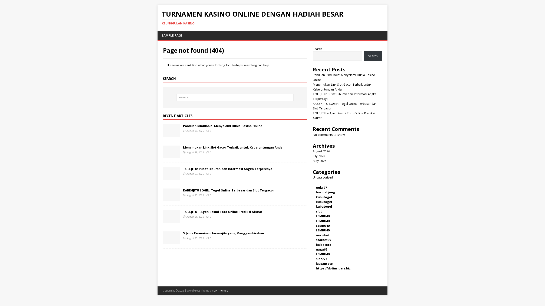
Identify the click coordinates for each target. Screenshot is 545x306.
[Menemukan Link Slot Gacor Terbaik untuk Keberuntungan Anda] (171, 156)
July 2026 (319, 156)
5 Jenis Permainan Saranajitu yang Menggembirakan (223, 233)
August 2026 (321, 151)
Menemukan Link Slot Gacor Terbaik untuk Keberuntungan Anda (233, 147)
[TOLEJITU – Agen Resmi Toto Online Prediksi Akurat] (171, 220)
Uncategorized (323, 177)
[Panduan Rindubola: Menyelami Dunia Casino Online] (171, 134)
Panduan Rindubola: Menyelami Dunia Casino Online (222, 126)
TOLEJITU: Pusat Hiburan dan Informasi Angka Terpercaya (227, 169)
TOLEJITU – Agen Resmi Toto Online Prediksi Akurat (222, 212)
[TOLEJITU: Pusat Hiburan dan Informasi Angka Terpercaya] (171, 177)
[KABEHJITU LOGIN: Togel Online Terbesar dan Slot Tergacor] (171, 199)
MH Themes (221, 290)
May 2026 (319, 161)
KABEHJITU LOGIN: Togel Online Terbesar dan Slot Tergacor (228, 190)
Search (317, 49)
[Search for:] (235, 97)
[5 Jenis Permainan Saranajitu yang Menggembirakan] (171, 242)
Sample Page (172, 35)
